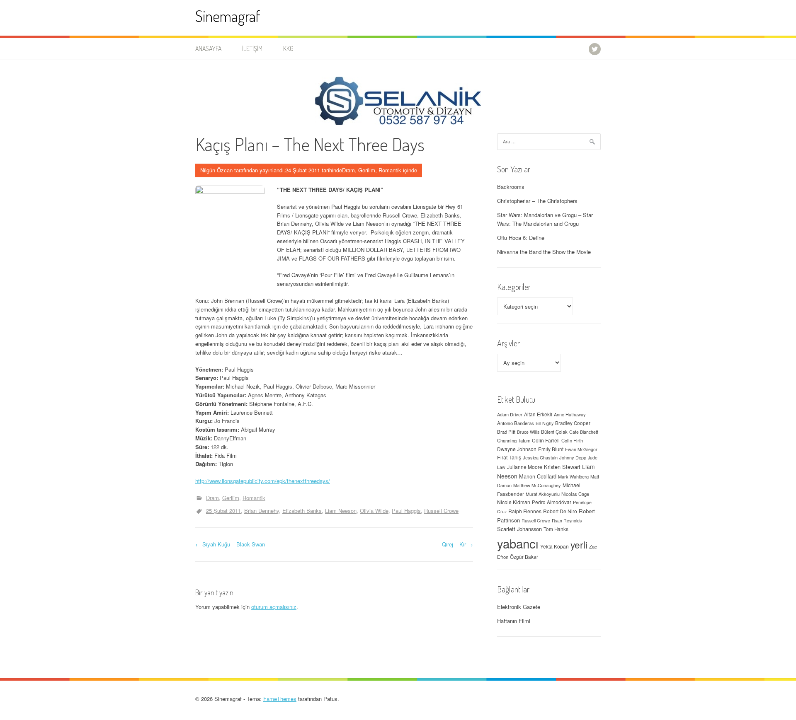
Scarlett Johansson (519, 529)
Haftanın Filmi (513, 621)
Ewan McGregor (581, 449)
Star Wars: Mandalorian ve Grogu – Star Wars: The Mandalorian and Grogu (545, 219)
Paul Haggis (406, 511)
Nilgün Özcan (216, 170)
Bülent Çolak (554, 431)
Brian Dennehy (261, 511)
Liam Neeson (341, 511)
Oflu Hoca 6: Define (520, 238)
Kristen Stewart (562, 467)
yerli (578, 544)
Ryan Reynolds (567, 520)
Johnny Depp (572, 457)
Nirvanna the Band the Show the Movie (544, 252)
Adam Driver (509, 414)
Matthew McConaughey (537, 485)
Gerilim (366, 170)
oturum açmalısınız (273, 607)
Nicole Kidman (513, 501)
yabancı (518, 543)
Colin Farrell (546, 440)
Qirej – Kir (457, 544)
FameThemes (279, 699)
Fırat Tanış (509, 457)
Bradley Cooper (572, 423)
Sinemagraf (227, 16)
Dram (348, 170)
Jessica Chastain (540, 457)
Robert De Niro (560, 511)
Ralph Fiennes (524, 511)
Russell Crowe (441, 511)
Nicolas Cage (575, 493)
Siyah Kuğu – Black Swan (230, 544)
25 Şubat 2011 (223, 511)
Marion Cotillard (537, 476)
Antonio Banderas (515, 423)
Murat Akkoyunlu (543, 493)
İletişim (252, 48)
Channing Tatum (513, 440)
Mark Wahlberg (573, 476)
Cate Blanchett (583, 432)
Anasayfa (208, 48)
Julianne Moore (524, 466)
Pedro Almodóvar (551, 502)
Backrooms (510, 187)
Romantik (390, 170)
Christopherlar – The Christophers (537, 201)
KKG (288, 48)
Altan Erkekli (538, 414)
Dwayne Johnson (516, 448)
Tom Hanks (556, 529)
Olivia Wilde (374, 511)
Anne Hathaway (570, 414)
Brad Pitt (506, 431)
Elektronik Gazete (518, 607)
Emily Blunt (550, 449)
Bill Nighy (544, 423)
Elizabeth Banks (302, 511)
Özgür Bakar (524, 556)
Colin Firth (572, 440)
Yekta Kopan (554, 546)
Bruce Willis (528, 432)
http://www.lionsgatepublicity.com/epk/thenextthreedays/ (262, 481)
